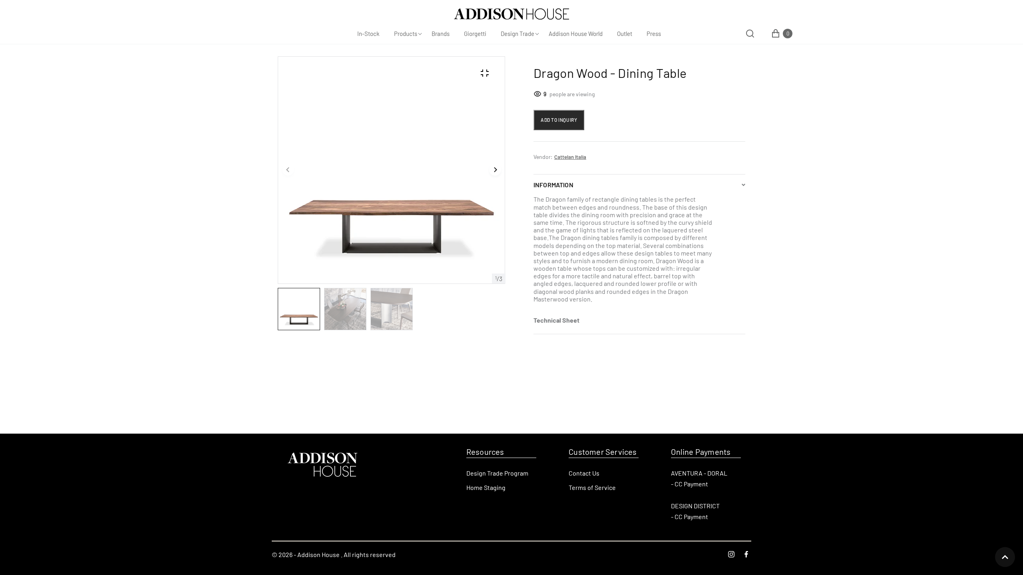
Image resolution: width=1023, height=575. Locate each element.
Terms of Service (592, 487)
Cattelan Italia (570, 157)
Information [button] (553, 184)
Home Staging (486, 487)
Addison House (318, 554)
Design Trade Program (497, 473)
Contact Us (584, 473)
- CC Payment (689, 484)
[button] (288, 170)
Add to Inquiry (559, 120)
